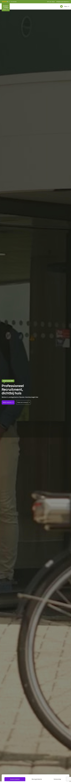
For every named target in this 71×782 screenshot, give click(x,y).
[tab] (14, 779)
